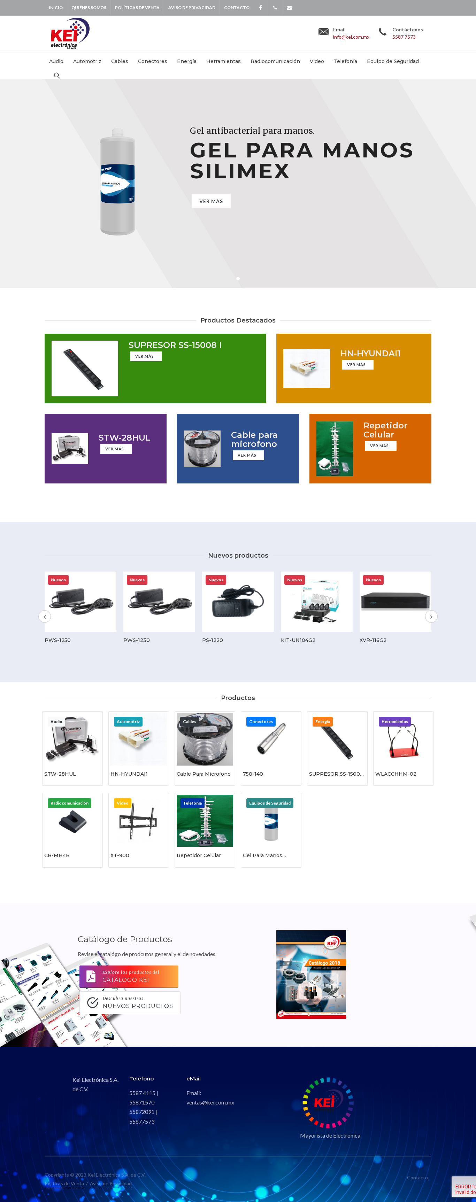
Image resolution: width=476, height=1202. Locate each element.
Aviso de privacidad (191, 7)
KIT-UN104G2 (298, 640)
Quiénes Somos (88, 7)
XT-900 (119, 855)
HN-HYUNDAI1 (129, 774)
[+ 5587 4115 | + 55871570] (275, 7)
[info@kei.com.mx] (289, 7)
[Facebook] (261, 7)
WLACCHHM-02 (395, 774)
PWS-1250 (58, 640)
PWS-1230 (136, 640)
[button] (238, 278)
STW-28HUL (60, 774)
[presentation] (44, 616)
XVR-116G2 (373, 640)
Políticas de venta (137, 7)
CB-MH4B (57, 855)
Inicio (56, 7)
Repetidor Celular (199, 855)
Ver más (211, 201)
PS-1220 (212, 640)
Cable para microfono (204, 774)
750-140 (253, 774)
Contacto (236, 7)
